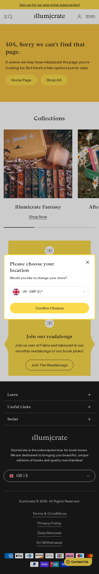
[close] (87, 262)
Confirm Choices (49, 308)
